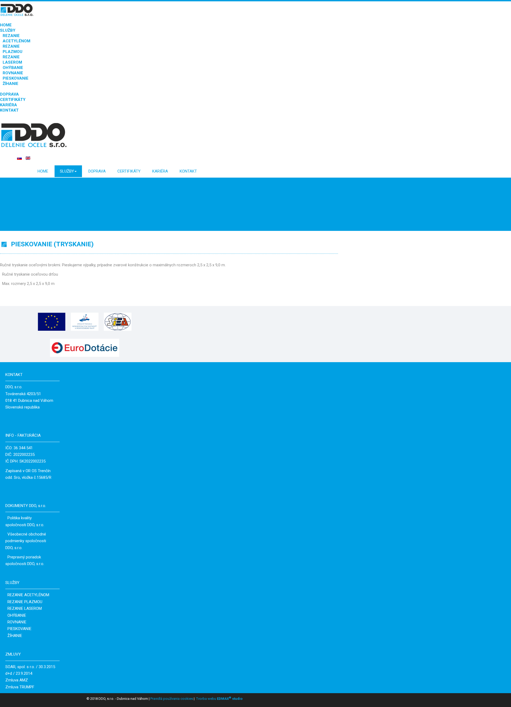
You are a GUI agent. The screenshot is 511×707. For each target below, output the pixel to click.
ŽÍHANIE (10, 83)
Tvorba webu (206, 699)
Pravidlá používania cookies (171, 699)
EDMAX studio (229, 699)
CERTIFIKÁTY (13, 99)
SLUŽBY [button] (67, 171)
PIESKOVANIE (15, 78)
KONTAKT (9, 110)
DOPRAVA (9, 94)
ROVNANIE (13, 73)
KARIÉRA (8, 105)
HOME (6, 25)
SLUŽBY (7, 30)
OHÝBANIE (13, 67)
